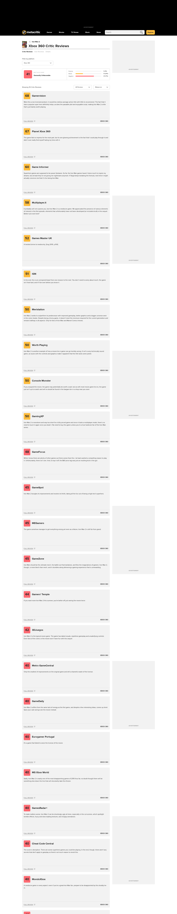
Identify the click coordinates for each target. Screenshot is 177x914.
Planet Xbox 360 (37, 131)
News (99, 32)
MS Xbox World (37, 772)
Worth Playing (36, 345)
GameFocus (35, 452)
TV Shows (74, 32)
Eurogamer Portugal (39, 737)
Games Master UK (38, 238)
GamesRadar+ (36, 808)
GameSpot (34, 488)
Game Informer (37, 167)
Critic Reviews (27, 52)
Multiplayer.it (35, 203)
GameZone (34, 559)
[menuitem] (49, 32)
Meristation (35, 309)
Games (49, 32)
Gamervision (35, 96)
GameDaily (34, 701)
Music (87, 32)
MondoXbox (35, 879)
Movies (61, 32)
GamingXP (34, 416)
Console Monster (38, 381)
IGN (30, 274)
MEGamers (34, 523)
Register (151, 32)
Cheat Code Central (39, 844)
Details (48, 52)
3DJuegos (34, 630)
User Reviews (39, 52)
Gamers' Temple (37, 594)
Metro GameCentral (39, 666)
